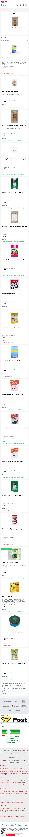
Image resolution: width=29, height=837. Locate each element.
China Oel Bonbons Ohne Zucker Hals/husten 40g (14, 361)
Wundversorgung (4, 801)
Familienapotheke (18, 818)
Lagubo (20, 688)
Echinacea (12, 688)
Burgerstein (18, 782)
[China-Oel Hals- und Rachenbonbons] (15, 49)
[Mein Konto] (23, 5)
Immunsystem (3, 785)
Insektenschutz (20, 801)
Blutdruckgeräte (9, 802)
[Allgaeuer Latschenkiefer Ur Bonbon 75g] (15, 184)
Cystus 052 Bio (5, 685)
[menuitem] (3, 5)
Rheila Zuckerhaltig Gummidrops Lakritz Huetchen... (12, 462)
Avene (12, 791)
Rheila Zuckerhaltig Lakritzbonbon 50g (12, 293)
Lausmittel (2, 802)
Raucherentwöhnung (24, 773)
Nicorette (23, 816)
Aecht (3, 691)
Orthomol (12, 782)
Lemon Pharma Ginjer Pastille (10, 91)
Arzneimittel (3, 765)
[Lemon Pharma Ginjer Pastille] (15, 83)
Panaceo (24, 782)
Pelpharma (7, 793)
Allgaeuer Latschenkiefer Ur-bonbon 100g (13, 495)
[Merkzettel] (20, 5)
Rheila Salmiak (17, 685)
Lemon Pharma (23, 686)
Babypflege (2, 808)
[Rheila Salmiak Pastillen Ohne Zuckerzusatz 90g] (15, 419)
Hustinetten (10, 692)
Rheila (24, 683)
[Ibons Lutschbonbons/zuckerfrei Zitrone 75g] (15, 655)
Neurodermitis (3, 816)
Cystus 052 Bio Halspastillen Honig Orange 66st (14, 226)
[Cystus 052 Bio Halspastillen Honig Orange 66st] (15, 217)
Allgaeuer (12, 683)
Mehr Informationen (16, 830)
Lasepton (2, 793)
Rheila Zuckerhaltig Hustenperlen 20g (12, 529)
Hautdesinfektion (13, 801)
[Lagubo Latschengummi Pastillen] (15, 621)
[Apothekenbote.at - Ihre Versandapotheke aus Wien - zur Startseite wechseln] (4, 2)
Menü (4, 5)
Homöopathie (11, 774)
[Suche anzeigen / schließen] (17, 5)
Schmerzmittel (15, 768)
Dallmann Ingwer (7, 686)
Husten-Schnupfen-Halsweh (19, 808)
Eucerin (16, 791)
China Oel (18, 683)
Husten (21, 768)
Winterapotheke (3, 818)
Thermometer (17, 802)
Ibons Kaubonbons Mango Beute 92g (11, 327)
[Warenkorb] (26, 5)
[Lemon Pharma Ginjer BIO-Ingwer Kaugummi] (15, 21)
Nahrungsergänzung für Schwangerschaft (9, 810)
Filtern (4, 37)
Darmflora (2, 768)
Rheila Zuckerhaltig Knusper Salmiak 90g (13, 394)
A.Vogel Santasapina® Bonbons (10, 562)
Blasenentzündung (14, 773)
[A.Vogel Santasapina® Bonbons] (15, 554)
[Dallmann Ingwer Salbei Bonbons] (15, 587)
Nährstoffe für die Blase (5, 780)
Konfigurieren (19, 835)
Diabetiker (8, 784)
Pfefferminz (4, 693)
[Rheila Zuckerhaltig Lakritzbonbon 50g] (15, 284)
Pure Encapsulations (4, 782)
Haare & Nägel (14, 784)
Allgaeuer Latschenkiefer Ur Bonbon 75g (12, 192)
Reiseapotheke (10, 816)
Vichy (9, 791)
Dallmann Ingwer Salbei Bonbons (10, 596)
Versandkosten (22, 750)
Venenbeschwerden (11, 771)
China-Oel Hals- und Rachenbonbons (11, 58)
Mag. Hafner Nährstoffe (23, 780)
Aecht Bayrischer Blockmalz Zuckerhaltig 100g (14, 159)
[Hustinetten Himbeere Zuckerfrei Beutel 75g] (15, 251)
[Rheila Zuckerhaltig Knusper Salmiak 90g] (15, 385)
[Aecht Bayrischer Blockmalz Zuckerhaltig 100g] (15, 150)
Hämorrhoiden (3, 771)
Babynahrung (9, 808)
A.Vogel (4, 690)
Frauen (20, 784)
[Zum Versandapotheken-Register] (14, 736)
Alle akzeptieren (10, 835)
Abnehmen (2, 784)
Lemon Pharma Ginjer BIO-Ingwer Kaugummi (15, 27)
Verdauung (14, 780)
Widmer (21, 791)
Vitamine (22, 770)
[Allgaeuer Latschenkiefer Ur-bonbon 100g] (15, 486)
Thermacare (18, 816)
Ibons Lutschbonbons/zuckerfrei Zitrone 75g (13, 663)
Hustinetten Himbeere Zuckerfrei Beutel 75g (13, 260)
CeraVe (25, 791)
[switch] (3, 835)
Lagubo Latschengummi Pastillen (11, 630)
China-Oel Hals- (5, 683)
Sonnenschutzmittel (15, 793)
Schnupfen (10, 770)
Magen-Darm (8, 768)
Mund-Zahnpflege (25, 793)
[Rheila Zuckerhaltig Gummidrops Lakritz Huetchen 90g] (15, 453)
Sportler (25, 784)
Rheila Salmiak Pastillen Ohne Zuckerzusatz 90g (14, 428)
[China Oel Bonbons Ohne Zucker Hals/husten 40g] (15, 352)
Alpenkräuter (15, 686)
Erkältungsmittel (3, 770)
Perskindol (10, 818)
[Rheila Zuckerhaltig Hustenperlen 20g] (15, 520)
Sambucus (9, 690)
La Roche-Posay (3, 791)
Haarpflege (3, 795)
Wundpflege (17, 770)
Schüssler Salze (4, 774)
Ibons (12, 685)
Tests (22, 802)
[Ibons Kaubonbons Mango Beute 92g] (15, 318)
